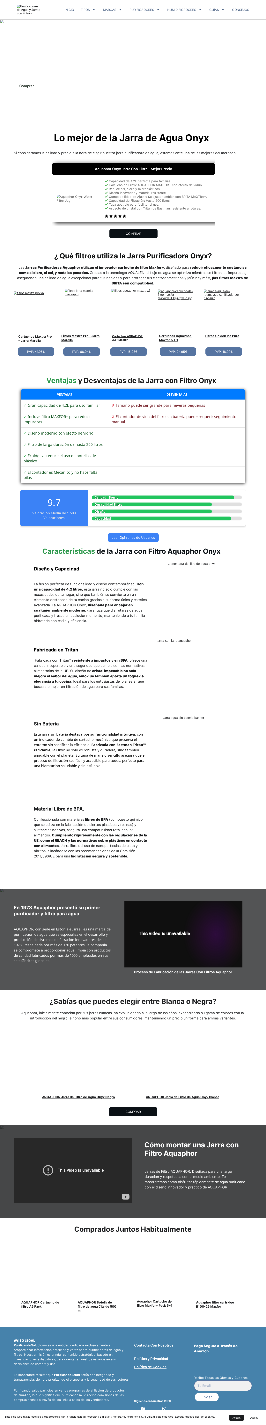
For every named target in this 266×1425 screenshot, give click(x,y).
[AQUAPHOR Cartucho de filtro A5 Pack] (43, 1276)
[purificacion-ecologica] (196, 850)
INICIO (69, 10)
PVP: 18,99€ (224, 352)
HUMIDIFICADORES (181, 10)
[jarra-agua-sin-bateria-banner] (196, 751)
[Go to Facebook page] (145, 1409)
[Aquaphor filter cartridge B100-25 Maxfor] (215, 1277)
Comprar (26, 86)
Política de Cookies (150, 1367)
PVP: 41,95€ (36, 352)
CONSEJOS (240, 10)
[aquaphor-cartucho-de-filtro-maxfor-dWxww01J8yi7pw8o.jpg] (178, 309)
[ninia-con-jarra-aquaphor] (193, 671)
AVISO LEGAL (24, 1340)
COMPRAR (133, 234)
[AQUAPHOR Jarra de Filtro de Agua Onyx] (183, 1072)
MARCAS (109, 10)
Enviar (207, 1397)
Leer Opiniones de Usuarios (133, 538)
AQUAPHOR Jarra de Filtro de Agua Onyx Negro (78, 1097)
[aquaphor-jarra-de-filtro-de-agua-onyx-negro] (79, 1071)
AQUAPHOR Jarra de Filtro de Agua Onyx (177, 1097)
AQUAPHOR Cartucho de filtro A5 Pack (40, 1304)
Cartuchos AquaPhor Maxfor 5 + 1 (175, 338)
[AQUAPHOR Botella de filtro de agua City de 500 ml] (101, 1280)
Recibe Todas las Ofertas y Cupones (221, 1378)
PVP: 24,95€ (178, 352)
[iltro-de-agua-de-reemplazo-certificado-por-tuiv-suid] (224, 309)
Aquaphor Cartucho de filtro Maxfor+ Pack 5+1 (155, 1303)
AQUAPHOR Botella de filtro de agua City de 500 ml (97, 1306)
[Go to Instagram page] (164, 1409)
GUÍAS (214, 10)
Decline (254, 1417)
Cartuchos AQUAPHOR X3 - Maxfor (127, 337)
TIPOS (85, 10)
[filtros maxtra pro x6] (38, 310)
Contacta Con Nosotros (154, 1345)
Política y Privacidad (151, 1359)
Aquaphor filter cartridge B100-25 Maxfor (215, 1304)
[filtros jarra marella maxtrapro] (84, 309)
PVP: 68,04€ (81, 352)
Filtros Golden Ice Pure (222, 336)
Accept (236, 1417)
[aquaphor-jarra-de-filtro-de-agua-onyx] (196, 597)
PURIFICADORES (141, 10)
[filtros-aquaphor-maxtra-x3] (131, 309)
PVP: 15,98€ (128, 352)
